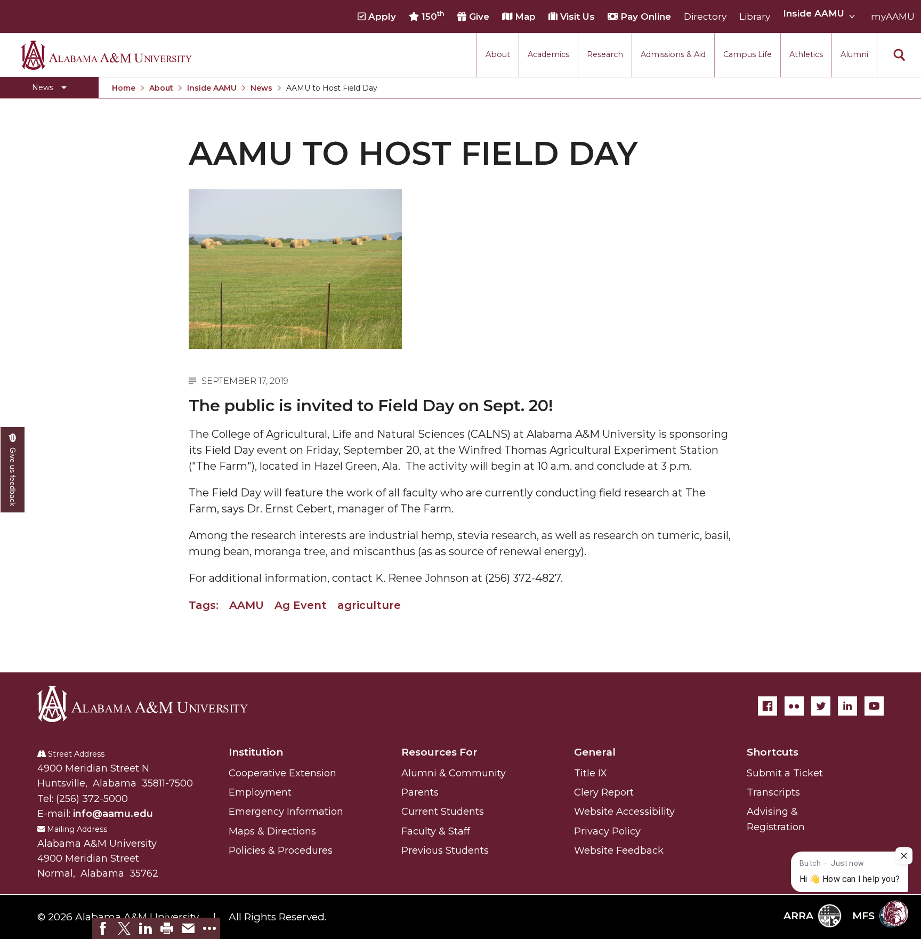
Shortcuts (772, 752)
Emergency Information (286, 811)
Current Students (442, 811)
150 (432, 16)
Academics (548, 54)
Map (524, 16)
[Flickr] (794, 706)
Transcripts (773, 792)
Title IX (590, 773)
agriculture (369, 605)
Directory (705, 16)
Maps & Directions (272, 831)
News (261, 88)
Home (123, 88)
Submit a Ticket (785, 773)
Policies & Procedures (281, 850)
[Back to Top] (869, 813)
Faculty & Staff (435, 831)
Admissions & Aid (673, 54)
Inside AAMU (212, 88)
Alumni (854, 54)
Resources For (439, 752)
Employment (260, 792)
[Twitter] (820, 706)
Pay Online (644, 16)
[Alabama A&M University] (151, 704)
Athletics (806, 54)
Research (605, 54)
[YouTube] (874, 706)
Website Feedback (619, 850)
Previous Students (445, 850)
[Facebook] (767, 706)
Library (754, 16)
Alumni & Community (453, 773)
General (595, 752)
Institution (256, 752)
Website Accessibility (624, 811)
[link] (103, 928)
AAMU (246, 605)
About (498, 54)
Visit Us (576, 16)
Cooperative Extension (282, 773)
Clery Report (604, 792)
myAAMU (893, 16)
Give (477, 16)
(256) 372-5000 (92, 799)
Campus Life (747, 54)
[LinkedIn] (847, 706)
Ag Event (300, 605)
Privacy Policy (607, 831)
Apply (381, 16)
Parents (420, 792)
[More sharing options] (209, 928)
